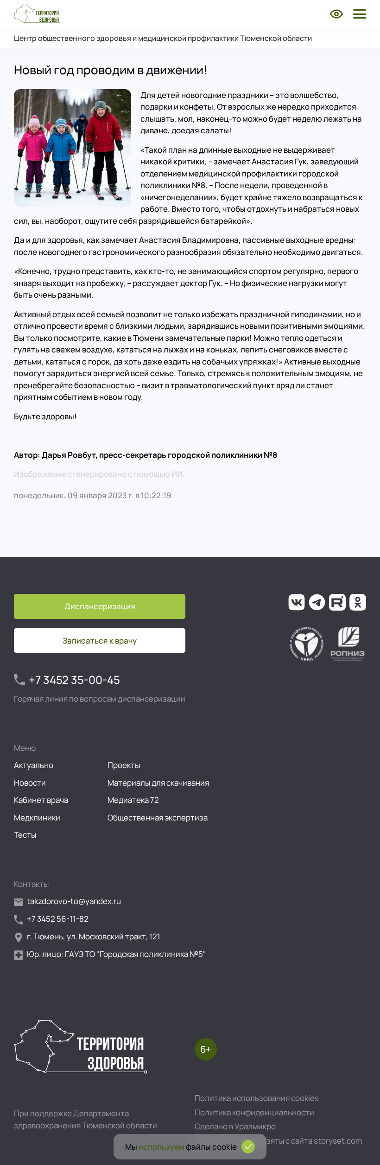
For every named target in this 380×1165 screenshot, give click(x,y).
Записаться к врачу (100, 640)
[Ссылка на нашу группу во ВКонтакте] (296, 602)
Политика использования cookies (257, 1098)
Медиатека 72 (133, 799)
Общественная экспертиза (158, 817)
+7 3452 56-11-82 (58, 918)
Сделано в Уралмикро (235, 1126)
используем (161, 1146)
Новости (30, 782)
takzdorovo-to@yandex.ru (74, 901)
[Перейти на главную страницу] (37, 14)
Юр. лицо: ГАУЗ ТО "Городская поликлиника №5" (116, 954)
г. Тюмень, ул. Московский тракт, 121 (93, 936)
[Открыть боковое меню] (357, 14)
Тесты (25, 834)
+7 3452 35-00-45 (74, 679)
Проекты (124, 765)
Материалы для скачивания (158, 782)
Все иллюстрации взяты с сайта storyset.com (278, 1140)
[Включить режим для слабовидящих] (336, 14)
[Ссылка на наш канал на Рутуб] (337, 602)
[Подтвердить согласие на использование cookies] (248, 1146)
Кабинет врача (41, 799)
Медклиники (37, 817)
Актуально (33, 765)
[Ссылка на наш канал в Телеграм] (317, 602)
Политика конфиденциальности (254, 1112)
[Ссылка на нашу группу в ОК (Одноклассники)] (357, 602)
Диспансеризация (99, 606)
